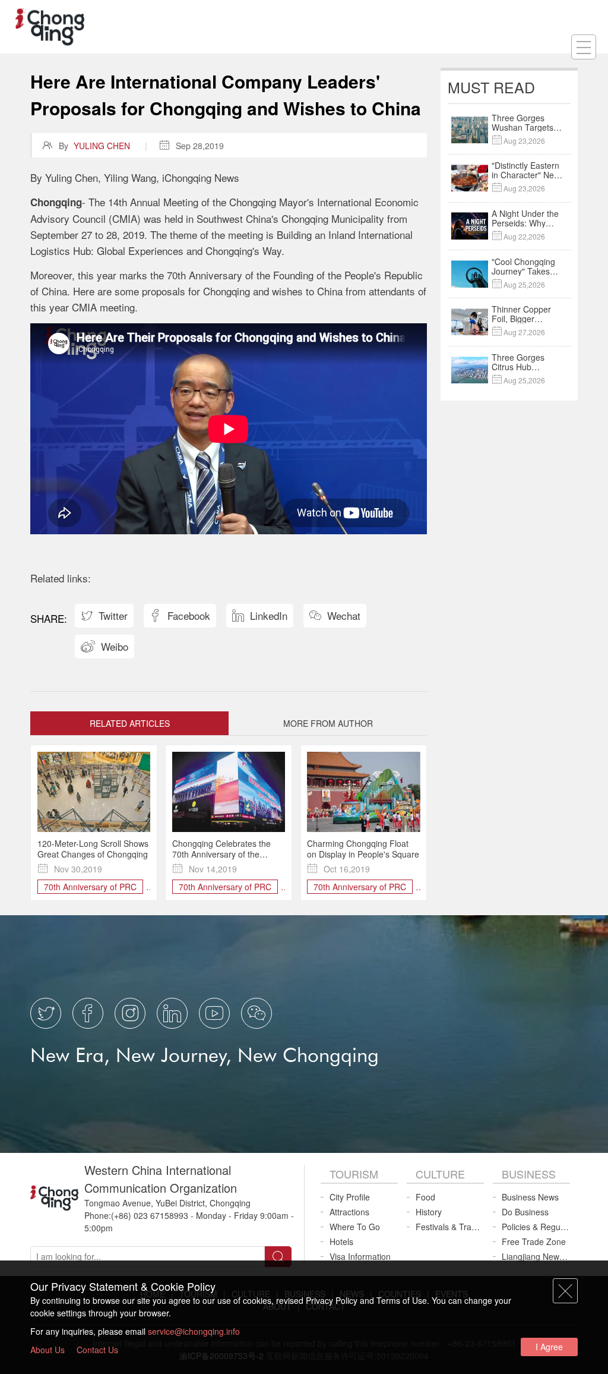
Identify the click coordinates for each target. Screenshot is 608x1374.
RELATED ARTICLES (130, 723)
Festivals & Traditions (450, 1227)
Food (425, 1197)
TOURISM (354, 1173)
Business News (530, 1197)
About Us (47, 1350)
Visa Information (360, 1256)
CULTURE (440, 1173)
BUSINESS (529, 1173)
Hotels (341, 1241)
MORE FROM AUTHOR (328, 723)
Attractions (349, 1212)
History (429, 1212)
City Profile (350, 1197)
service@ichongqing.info (194, 1331)
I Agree (549, 1347)
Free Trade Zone (534, 1241)
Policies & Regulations (536, 1227)
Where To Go (355, 1227)
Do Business (525, 1212)
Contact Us (97, 1350)
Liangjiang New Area (536, 1256)
